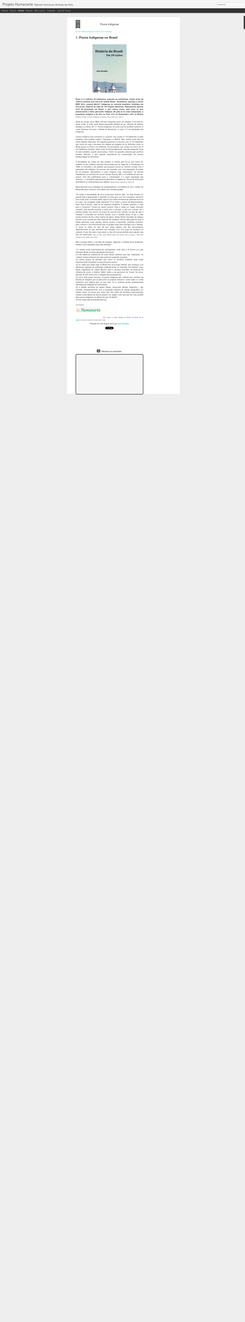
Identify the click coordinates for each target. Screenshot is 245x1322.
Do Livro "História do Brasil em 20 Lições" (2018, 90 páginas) (94, 31)
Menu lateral (39, 10)
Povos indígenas (109, 24)
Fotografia (51, 10)
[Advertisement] (157, 60)
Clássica (4, 10)
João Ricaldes (123, 323)
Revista (21, 10)
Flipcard (13, 10)
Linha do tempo (63, 10)
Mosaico (29, 10)
